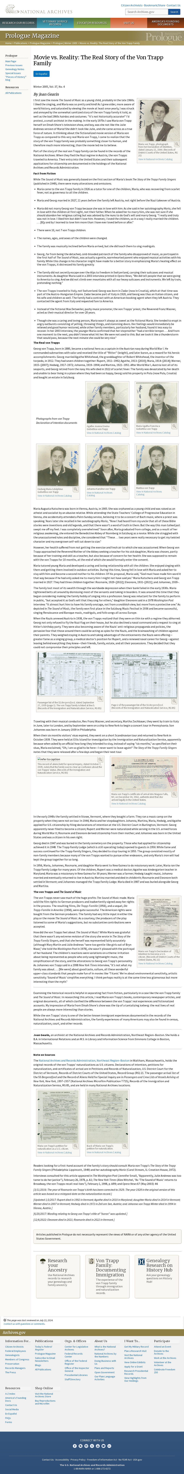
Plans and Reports (104, 1368)
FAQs (8, 1418)
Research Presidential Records (136, 1372)
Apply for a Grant (133, 1366)
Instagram (86, 1446)
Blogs (38, 1365)
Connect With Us (92, 1440)
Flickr (109, 1446)
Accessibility (62, 1459)
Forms (8, 1422)
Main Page (10, 61)
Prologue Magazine (40, 43)
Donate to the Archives (161, 1352)
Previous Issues (13, 65)
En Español (41, 73)
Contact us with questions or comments (24, 1323)
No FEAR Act (125, 1459)
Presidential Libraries (76, 1375)
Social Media (12, 1409)
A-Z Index (10, 1393)
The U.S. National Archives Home (38, 8)
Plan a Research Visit (135, 1351)
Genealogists (12, 1355)
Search (174, 11)
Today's (43, 1348)
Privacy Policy (78, 1459)
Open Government (104, 1372)
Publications (20, 43)
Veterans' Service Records (55, 23)
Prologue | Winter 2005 (65, 43)
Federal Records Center (74, 1355)
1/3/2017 (50, 1199)
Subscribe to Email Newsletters (45, 1359)
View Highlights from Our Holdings (135, 1379)
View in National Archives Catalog (155, 159)
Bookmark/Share (154, 5)
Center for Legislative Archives (76, 1348)
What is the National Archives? (105, 1348)
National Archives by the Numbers (105, 1355)
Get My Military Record (136, 1346)
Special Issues (13, 73)
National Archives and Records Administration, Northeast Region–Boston (84, 1060)
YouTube (98, 1446)
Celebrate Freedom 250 (164, 1371)
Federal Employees (15, 1351)
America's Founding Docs (15, 1399)
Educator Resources (92, 23)
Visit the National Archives (133, 1356)
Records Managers (15, 1368)
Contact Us (173, 5)
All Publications (13, 92)
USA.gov (137, 1459)
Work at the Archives (165, 1358)
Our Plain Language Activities (105, 1378)
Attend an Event (162, 1346)
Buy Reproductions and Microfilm (45, 1402)
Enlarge (177, 144)
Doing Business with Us (105, 1362)
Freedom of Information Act (102, 1459)
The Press (10, 1372)
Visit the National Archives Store (44, 1395)
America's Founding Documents (165, 23)
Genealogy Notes (14, 69)
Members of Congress (17, 1359)
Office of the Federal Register (76, 1362)
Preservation (12, 1363)
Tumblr (92, 1446)
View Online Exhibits (135, 1362)
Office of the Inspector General (77, 1369)
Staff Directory (72, 1379)
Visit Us (129, 23)
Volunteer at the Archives (162, 1364)
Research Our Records (18, 23)
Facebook (75, 1446)
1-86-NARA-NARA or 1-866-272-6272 (92, 1468)
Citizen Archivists (131, 5)
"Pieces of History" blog (15, 78)
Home (8, 43)
